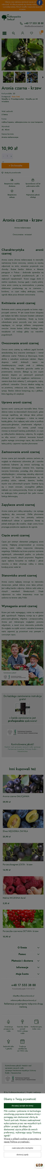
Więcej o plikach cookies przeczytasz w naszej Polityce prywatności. (22, 1140)
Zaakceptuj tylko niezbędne (22, 1148)
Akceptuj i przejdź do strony (22, 1106)
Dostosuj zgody (22, 1155)
